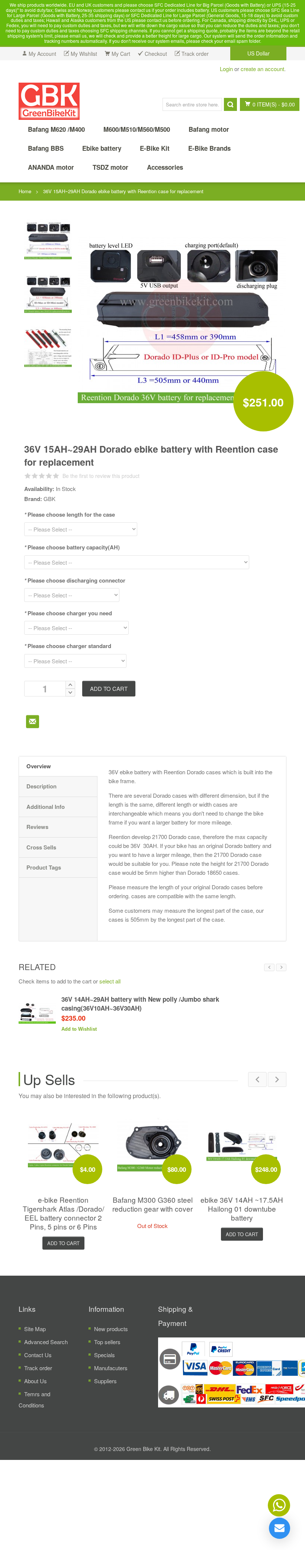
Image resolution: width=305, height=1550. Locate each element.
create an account (262, 69)
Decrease (70, 692)
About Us (35, 1381)
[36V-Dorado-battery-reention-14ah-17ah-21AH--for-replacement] (48, 239)
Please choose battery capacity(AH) (72, 547)
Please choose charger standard (67, 646)
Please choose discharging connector (74, 580)
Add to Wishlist (79, 1029)
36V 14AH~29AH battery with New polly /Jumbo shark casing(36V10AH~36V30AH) (140, 1003)
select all (110, 981)
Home (25, 191)
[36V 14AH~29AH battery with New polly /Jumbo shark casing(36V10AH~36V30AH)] (37, 1013)
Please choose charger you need (68, 613)
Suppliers (105, 1381)
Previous (269, 967)
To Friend (32, 721)
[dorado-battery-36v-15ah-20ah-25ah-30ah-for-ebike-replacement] (48, 346)
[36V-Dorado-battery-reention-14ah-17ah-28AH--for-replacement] (48, 293)
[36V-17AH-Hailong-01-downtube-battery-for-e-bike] (241, 1145)
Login (226, 69)
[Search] (230, 104)
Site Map (35, 1329)
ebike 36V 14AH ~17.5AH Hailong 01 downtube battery (241, 1208)
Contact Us (38, 1355)
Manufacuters (111, 1368)
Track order (38, 1368)
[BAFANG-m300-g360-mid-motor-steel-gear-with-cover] (152, 1145)
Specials (104, 1355)
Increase (70, 685)
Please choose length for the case (69, 514)
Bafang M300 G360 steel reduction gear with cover (152, 1204)
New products (111, 1329)
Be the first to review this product (100, 475)
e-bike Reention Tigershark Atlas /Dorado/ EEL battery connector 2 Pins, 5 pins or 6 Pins (63, 1213)
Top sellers (107, 1342)
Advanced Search (46, 1342)
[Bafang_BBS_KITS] (49, 101)
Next (281, 967)
